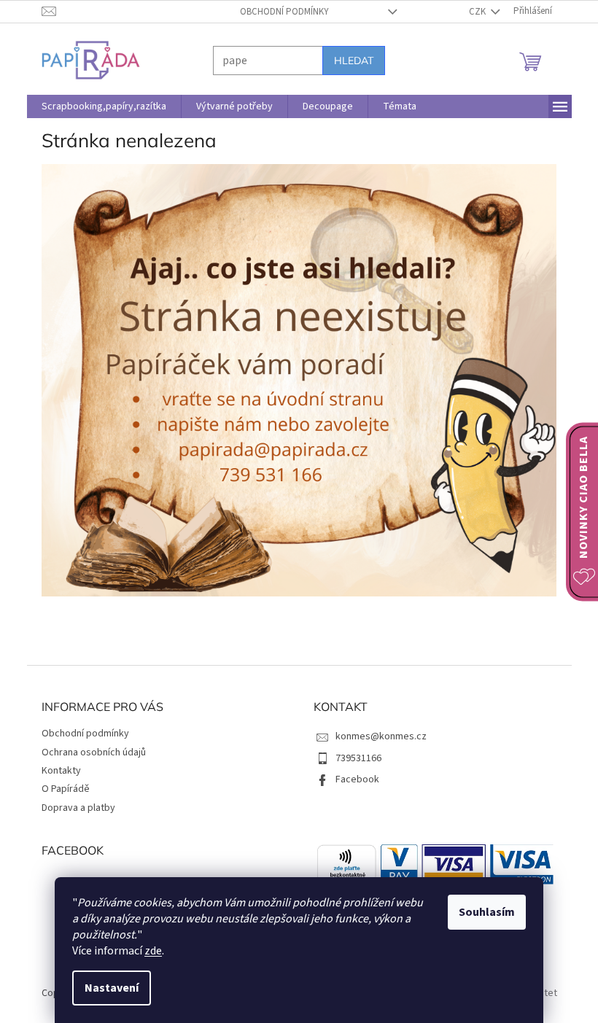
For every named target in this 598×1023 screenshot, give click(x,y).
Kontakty (55, 770)
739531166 (353, 758)
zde (148, 951)
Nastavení (106, 988)
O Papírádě (60, 789)
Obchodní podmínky (278, 11)
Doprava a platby (72, 808)
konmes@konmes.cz (376, 736)
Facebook (352, 779)
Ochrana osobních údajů (88, 752)
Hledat (348, 60)
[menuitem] (98, 106)
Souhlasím (482, 912)
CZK (472, 11)
